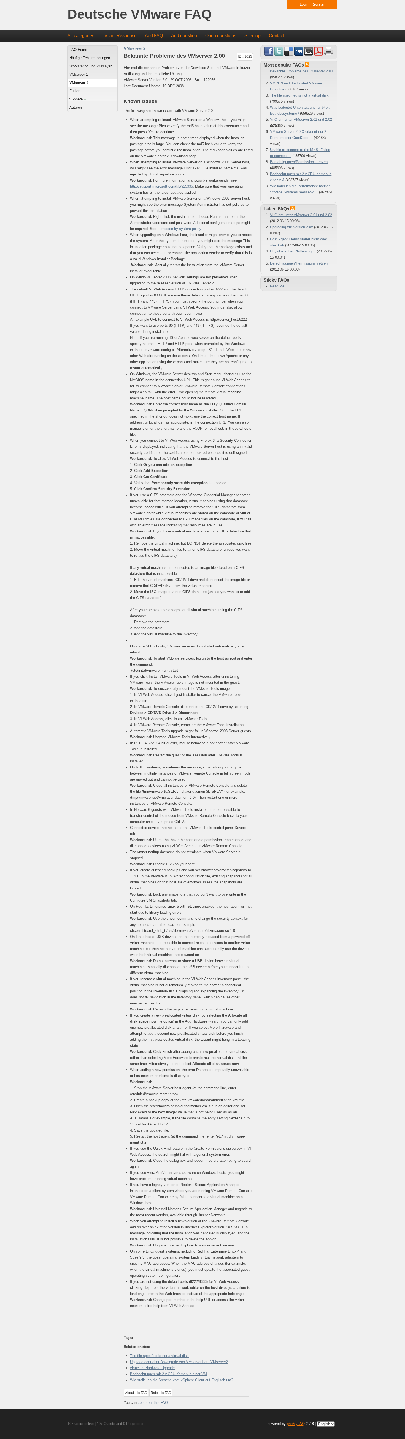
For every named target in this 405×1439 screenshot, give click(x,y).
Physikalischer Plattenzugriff (293, 251)
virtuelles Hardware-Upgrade (152, 1368)
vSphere (76, 99)
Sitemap (252, 35)
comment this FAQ (153, 1402)
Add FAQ (154, 35)
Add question (184, 35)
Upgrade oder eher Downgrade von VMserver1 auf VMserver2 (179, 1362)
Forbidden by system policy (179, 229)
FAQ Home (78, 50)
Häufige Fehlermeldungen (89, 58)
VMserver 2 (78, 83)
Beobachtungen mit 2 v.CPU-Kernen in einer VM (168, 1374)
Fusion (74, 91)
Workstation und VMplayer (90, 66)
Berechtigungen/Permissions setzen (299, 162)
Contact (276, 35)
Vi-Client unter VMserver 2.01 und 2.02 (301, 119)
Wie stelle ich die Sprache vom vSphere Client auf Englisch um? (181, 1380)
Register (318, 4)
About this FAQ (136, 1393)
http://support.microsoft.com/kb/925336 (161, 186)
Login (304, 4)
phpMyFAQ (296, 1424)
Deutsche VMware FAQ (140, 14)
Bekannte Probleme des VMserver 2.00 (301, 71)
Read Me (277, 286)
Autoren (75, 107)
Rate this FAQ (161, 1393)
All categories (81, 35)
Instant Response (119, 35)
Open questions (220, 35)
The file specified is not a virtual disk (159, 1356)
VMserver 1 (78, 74)
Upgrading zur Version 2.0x (291, 227)
